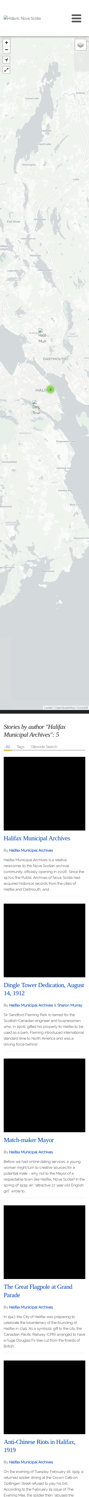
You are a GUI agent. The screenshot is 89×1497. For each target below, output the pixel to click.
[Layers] (80, 44)
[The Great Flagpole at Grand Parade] (44, 1242)
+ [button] (6, 43)
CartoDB (82, 707)
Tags (20, 747)
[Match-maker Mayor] (44, 1095)
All (8, 747)
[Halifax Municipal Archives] (42, 337)
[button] (6, 60)
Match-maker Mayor (29, 1139)
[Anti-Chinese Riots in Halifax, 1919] (44, 1397)
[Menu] (76, 18)
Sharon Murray (69, 1005)
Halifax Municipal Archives (37, 838)
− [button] (6, 50)
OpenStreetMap (65, 707)
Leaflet (48, 707)
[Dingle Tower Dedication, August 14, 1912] (36, 408)
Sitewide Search (44, 747)
